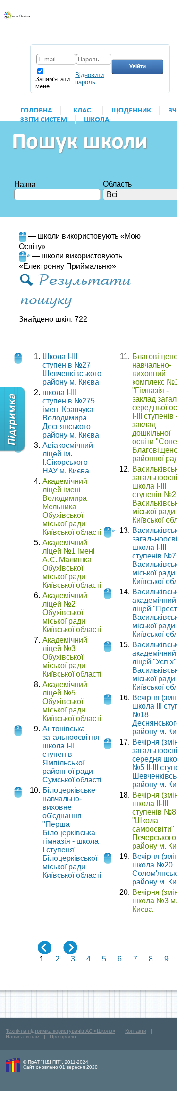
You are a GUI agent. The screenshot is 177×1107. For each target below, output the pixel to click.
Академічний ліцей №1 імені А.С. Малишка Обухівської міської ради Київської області (71, 564)
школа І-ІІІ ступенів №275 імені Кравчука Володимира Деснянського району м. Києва (70, 413)
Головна (36, 110)
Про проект (63, 1036)
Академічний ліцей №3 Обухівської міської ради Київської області (71, 657)
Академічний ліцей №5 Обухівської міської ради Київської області (71, 701)
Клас (81, 110)
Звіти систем (43, 120)
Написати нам (23, 1036)
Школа (97, 120)
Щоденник (131, 110)
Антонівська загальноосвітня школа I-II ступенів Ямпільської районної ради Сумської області (71, 754)
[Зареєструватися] (141, 24)
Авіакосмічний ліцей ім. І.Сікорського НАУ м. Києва (67, 458)
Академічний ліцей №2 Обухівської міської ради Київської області (71, 613)
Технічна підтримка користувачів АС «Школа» (60, 1031)
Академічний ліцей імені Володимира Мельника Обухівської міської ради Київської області (71, 506)
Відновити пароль (89, 78)
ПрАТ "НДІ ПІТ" (45, 1061)
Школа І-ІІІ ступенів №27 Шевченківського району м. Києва (71, 369)
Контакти (135, 1031)
